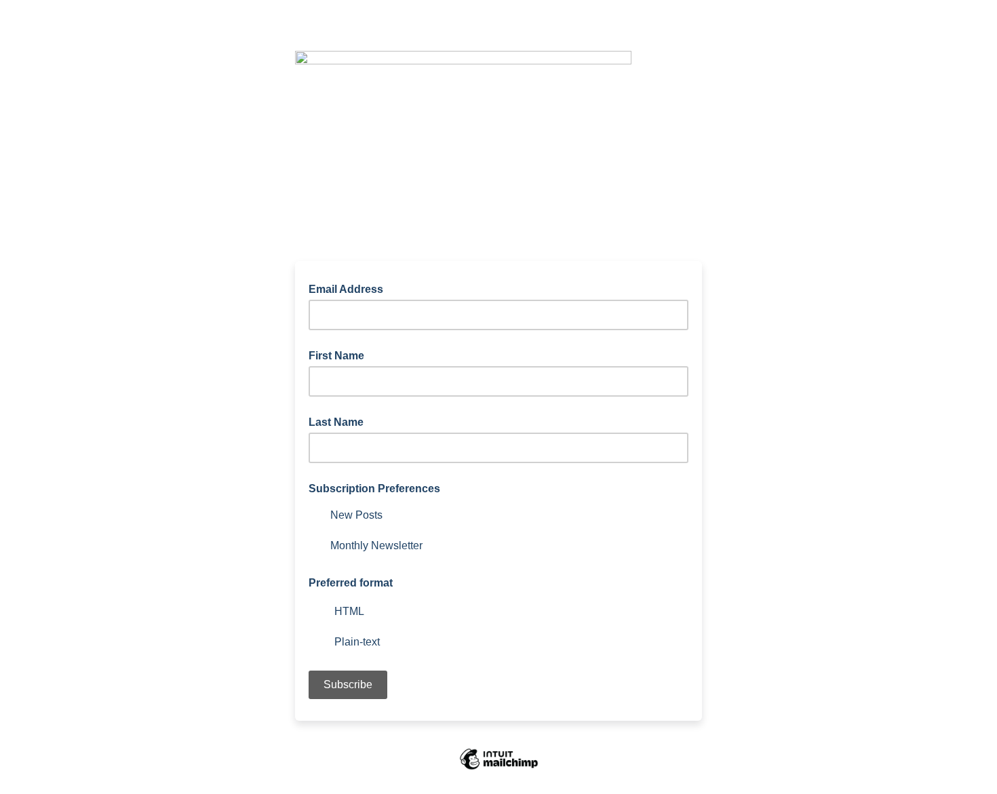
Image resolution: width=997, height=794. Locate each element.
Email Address (350, 288)
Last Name (336, 422)
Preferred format (351, 583)
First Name (336, 355)
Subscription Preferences (374, 488)
